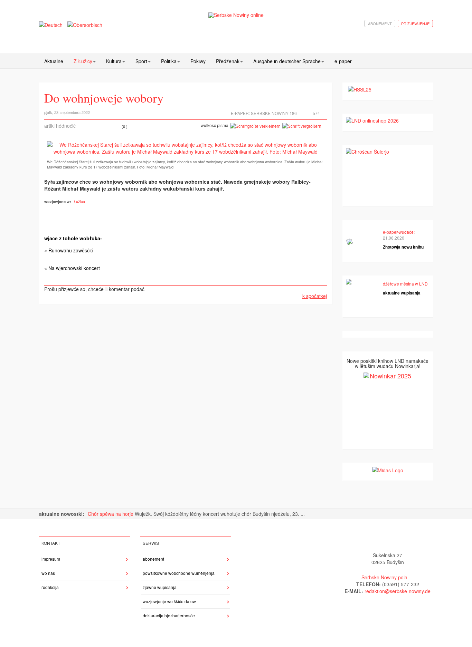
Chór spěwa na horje (111, 513)
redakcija (50, 587)
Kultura (114, 61)
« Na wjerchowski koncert (72, 267)
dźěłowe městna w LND (405, 284)
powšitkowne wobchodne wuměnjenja (179, 573)
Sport (141, 61)
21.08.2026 (393, 238)
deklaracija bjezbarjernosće (169, 615)
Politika (169, 61)
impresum (50, 559)
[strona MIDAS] (387, 469)
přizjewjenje (415, 23)
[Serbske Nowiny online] (236, 15)
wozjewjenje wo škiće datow (169, 601)
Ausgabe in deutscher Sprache (287, 61)
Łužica (79, 201)
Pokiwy (198, 61)
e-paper (343, 61)
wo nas (48, 573)
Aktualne (53, 61)
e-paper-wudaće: (399, 232)
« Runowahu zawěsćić (68, 250)
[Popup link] (185, 148)
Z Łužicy (83, 61)
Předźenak (227, 61)
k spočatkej (314, 295)
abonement (380, 23)
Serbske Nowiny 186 (274, 113)
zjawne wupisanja (160, 587)
